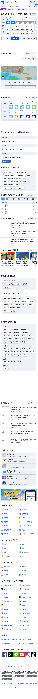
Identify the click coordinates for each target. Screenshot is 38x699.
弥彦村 (6, 342)
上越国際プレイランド (27, 301)
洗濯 (5, 116)
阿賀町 (12, 342)
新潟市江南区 (7, 332)
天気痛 (5, 111)
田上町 (32, 351)
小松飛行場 (7, 287)
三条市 (12, 348)
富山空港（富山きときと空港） (12, 284)
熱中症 (5, 107)
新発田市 (24, 335)
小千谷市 (24, 348)
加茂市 (31, 348)
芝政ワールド (7, 301)
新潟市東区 (15, 329)
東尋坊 (6, 304)
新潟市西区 (7, 335)
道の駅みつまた (8, 172)
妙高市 (13, 361)
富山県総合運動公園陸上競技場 (12, 308)
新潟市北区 (7, 329)
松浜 (6, 209)
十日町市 (6, 351)
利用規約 (10, 683)
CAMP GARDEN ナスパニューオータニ (14, 175)
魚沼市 (19, 351)
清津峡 (29, 175)
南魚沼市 (25, 351)
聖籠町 (30, 339)
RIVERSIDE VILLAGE (20, 172)
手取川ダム (16, 301)
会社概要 (4, 683)
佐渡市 (6, 368)
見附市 (13, 351)
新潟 (6, 206)
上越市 (19, 361)
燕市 (5, 339)
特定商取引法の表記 (31, 683)
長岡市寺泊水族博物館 (9, 311)
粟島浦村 (24, 342)
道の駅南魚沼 (23, 181)
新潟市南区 (26, 332)
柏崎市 (18, 348)
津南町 (19, 355)
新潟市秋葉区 (17, 332)
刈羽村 (25, 355)
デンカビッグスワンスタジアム (18, 304)
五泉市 (10, 339)
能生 (6, 213)
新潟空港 (25, 284)
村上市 (30, 335)
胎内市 (24, 339)
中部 (10, 6)
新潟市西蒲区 (15, 335)
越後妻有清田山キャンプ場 (11, 185)
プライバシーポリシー (19, 683)
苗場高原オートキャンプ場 (11, 181)
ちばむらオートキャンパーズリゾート (13, 188)
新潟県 (17, 6)
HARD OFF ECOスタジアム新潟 (20, 298)
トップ (3, 6)
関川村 (18, 342)
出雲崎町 (6, 355)
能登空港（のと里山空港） (11, 281)
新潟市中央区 (24, 329)
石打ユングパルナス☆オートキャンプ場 (14, 178)
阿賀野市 (17, 339)
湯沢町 (13, 355)
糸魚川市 (6, 361)
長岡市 (6, 348)
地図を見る (6, 161)
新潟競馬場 (7, 298)
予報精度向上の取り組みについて (18, 666)
